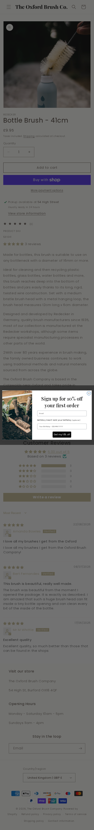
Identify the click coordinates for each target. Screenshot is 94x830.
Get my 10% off (62, 434)
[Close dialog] (89, 393)
